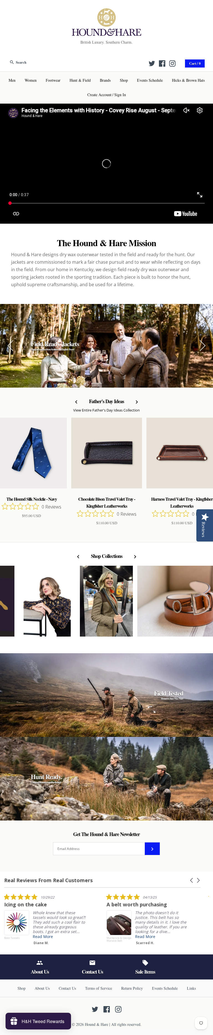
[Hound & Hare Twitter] (152, 63)
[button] (191, 880)
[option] (106, 346)
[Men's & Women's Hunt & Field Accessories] (106, 12)
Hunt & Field (80, 80)
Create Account (99, 94)
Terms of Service (98, 988)
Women (31, 80)
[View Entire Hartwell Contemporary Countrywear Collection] (47, 604)
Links (191, 988)
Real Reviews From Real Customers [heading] (48, 880)
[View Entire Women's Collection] (106, 604)
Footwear (53, 80)
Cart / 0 (195, 63)
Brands (105, 80)
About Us (42, 988)
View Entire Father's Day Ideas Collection (106, 410)
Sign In (120, 94)
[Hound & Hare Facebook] (162, 63)
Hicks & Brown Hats (188, 80)
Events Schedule (150, 80)
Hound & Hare (96, 1024)
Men (12, 80)
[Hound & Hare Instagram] (172, 63)
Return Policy (132, 988)
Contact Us (67, 988)
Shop (124, 80)
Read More (103, 936)
